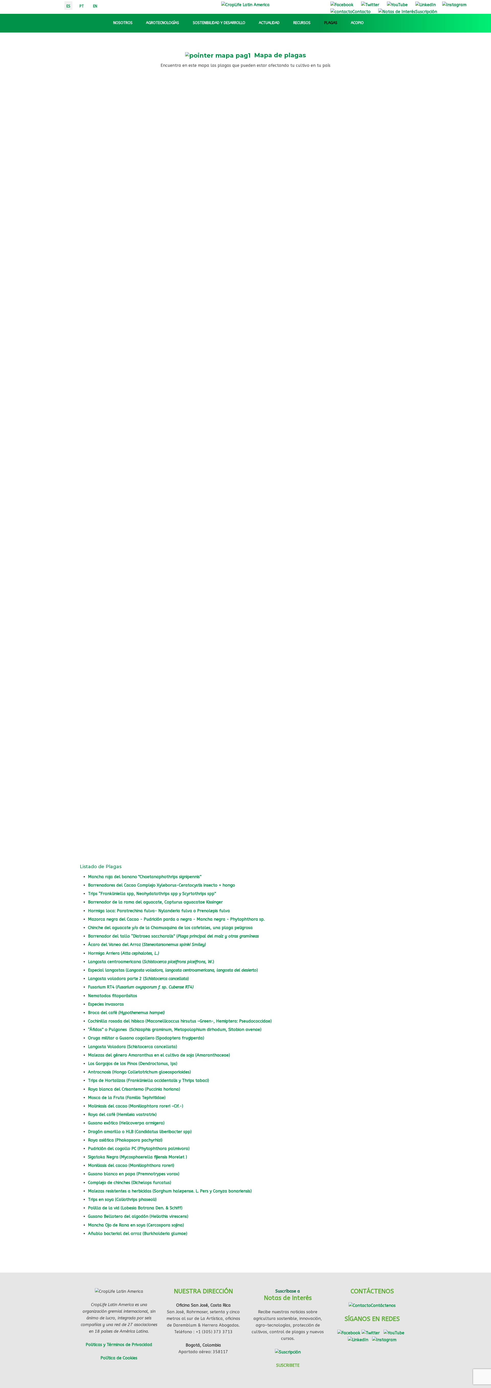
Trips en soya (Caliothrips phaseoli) (122, 1199)
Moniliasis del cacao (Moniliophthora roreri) (131, 1165)
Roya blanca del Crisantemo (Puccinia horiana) (134, 1089)
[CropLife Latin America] (245, 4)
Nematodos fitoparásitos (112, 995)
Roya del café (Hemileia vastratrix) (123, 1114)
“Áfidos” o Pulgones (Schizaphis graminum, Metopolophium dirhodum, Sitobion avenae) (174, 1029)
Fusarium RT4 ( (141, 987)
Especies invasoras (106, 1004)
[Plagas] (342, 23)
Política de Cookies (119, 1357)
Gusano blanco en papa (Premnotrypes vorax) (133, 1173)
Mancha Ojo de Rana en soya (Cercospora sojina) (136, 1225)
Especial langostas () (173, 970)
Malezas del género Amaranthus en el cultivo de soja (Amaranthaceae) (159, 1055)
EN (95, 6)
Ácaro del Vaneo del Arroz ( (147, 944)
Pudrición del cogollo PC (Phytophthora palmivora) (139, 1148)
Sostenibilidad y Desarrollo (219, 23)
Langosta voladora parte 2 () (138, 978)
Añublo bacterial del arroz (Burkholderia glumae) (137, 1233)
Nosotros (122, 23)
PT (82, 6)
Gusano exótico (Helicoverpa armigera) (127, 1123)
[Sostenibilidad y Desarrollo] (249, 23)
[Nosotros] (137, 23)
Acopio (357, 23)
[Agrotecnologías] (183, 23)
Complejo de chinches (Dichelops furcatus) (129, 1182)
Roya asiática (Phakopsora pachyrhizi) (125, 1140)
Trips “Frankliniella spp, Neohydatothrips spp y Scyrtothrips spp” (152, 893)
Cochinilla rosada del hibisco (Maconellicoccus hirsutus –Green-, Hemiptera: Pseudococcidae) (180, 1021)
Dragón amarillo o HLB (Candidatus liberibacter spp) (140, 1131)
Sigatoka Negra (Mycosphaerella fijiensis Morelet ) (138, 1157)
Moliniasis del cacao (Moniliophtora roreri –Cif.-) (136, 1106)
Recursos (301, 23)
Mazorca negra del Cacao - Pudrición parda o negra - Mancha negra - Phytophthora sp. (176, 919)
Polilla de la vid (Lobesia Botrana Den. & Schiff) (135, 1208)
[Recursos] (315, 23)
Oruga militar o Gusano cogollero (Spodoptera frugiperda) (146, 1038)
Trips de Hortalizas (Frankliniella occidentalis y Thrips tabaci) (148, 1080)
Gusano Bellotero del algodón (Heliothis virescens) (138, 1216)
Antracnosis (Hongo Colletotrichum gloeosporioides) (140, 1072)
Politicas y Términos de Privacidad (119, 1344)
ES (68, 6)
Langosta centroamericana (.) (151, 961)
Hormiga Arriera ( (123, 953)
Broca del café (126, 1012)
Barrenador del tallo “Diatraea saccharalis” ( (173, 936)
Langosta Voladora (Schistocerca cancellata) (133, 1046)
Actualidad (269, 23)
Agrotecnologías (162, 23)
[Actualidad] (284, 23)
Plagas (330, 23)
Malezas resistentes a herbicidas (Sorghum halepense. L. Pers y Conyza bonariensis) (170, 1191)
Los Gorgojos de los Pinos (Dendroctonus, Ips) (132, 1063)
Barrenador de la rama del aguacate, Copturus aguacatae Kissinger (155, 902)
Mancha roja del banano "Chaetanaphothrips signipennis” (145, 876)
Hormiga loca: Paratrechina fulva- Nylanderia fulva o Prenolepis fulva (159, 910)
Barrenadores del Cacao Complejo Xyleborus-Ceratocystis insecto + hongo (161, 885)
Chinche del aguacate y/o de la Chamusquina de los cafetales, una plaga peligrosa (170, 927)
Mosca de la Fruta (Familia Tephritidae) (126, 1097)
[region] (245, 462)
